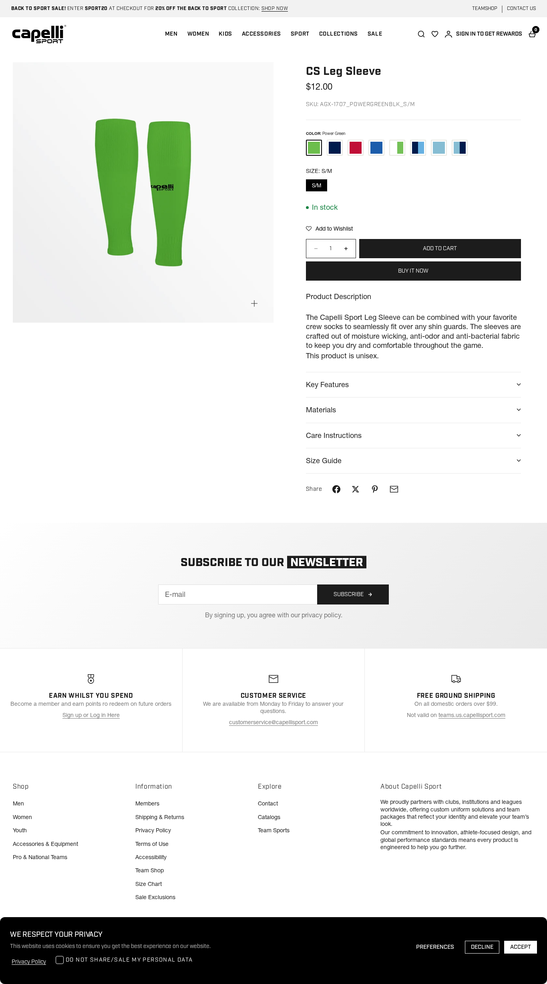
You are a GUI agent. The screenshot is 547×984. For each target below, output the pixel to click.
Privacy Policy (153, 830)
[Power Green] (314, 148)
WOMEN (198, 34)
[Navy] (335, 148)
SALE (375, 34)
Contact (268, 803)
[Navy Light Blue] (418, 148)
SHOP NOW (274, 9)
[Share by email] (394, 489)
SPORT (300, 34)
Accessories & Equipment (45, 843)
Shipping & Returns (159, 817)
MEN (171, 34)
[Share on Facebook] (336, 489)
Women (22, 817)
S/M (316, 185)
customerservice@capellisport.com (273, 722)
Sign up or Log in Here (91, 715)
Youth (20, 830)
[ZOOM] (254, 303)
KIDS (225, 34)
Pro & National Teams (40, 857)
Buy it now (413, 271)
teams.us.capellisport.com (471, 715)
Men (18, 803)
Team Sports (274, 830)
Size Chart (148, 884)
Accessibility (151, 857)
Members (147, 803)
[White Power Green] (397, 148)
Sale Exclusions (155, 897)
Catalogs (269, 817)
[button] (329, 228)
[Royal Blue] (376, 148)
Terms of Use (152, 843)
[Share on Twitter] (355, 489)
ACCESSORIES (261, 34)
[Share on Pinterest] (375, 489)
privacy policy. (322, 615)
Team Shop (149, 870)
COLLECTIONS (338, 34)
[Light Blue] (439, 148)
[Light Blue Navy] (460, 148)
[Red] (356, 148)
